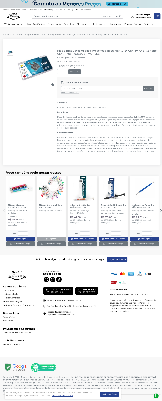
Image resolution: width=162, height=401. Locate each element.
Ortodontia (17, 34)
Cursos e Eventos (45, 10)
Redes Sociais (59, 10)
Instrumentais (100, 24)
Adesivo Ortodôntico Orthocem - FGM (80, 206)
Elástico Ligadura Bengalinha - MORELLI (18, 206)
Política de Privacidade (62, 396)
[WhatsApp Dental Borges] (46, 279)
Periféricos (149, 24)
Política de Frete (10, 294)
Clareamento (83, 24)
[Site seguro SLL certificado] (15, 367)
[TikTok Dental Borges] (59, 279)
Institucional (15, 10)
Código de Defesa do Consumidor (18, 305)
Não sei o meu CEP (70, 93)
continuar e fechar (110, 394)
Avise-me (74, 71)
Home (6, 34)
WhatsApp (70, 10)
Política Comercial (11, 298)
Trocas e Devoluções (12, 301)
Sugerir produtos (117, 259)
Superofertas (9, 317)
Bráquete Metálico (33, 34)
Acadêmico (8, 321)
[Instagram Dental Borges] (52, 279)
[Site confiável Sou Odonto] (43, 367)
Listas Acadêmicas (29, 10)
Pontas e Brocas (132, 24)
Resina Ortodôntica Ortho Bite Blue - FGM (113, 206)
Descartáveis (54, 24)
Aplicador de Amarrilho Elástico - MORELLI (143, 206)
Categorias (13, 24)
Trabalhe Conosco (83, 10)
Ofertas (6, 10)
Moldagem (115, 24)
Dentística (69, 24)
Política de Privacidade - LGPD (17, 332)
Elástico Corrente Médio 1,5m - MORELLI (50, 206)
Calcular (148, 88)
